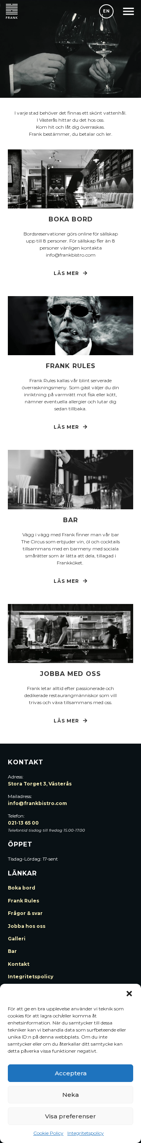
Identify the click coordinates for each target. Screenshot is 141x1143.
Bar (70, 520)
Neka (70, 1094)
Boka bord (71, 219)
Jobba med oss (70, 674)
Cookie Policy (48, 1133)
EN (106, 11)
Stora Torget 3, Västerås (40, 784)
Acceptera (71, 1073)
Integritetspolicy (85, 1133)
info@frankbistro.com (37, 803)
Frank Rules (23, 901)
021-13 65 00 (23, 823)
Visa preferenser (70, 1116)
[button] (129, 993)
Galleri (16, 939)
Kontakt (18, 964)
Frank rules (71, 366)
